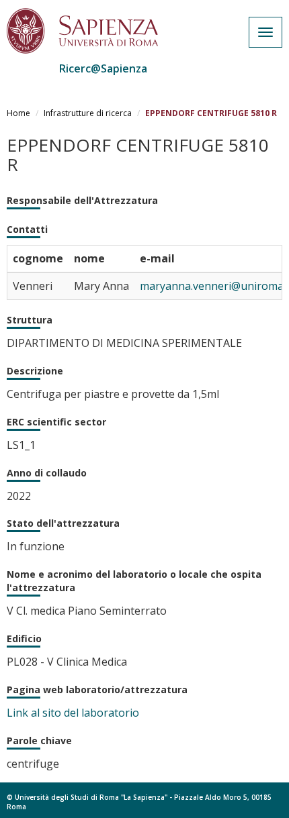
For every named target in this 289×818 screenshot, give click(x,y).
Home (18, 113)
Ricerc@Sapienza (103, 68)
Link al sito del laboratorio (73, 712)
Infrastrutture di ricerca (88, 113)
